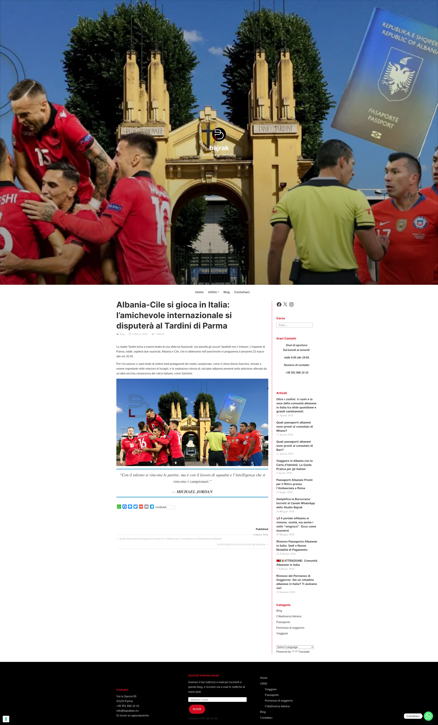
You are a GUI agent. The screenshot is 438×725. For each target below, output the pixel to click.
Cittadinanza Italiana (288, 616)
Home (199, 292)
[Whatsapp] (428, 716)
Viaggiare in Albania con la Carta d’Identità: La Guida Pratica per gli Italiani (294, 465)
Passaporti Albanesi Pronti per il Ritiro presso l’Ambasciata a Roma (294, 484)
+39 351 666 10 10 (127, 705)
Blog (226, 292)
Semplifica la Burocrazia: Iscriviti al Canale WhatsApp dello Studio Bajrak (295, 503)
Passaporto (283, 622)
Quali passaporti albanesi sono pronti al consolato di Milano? (294, 426)
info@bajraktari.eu (127, 710)
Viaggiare (282, 633)
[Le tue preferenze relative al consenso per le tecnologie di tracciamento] (6, 719)
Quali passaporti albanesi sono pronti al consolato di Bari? (294, 446)
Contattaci (242, 292)
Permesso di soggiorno (290, 627)
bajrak (219, 148)
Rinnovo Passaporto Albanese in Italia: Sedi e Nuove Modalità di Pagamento (296, 545)
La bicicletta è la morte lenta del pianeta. (241, 545)
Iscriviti (197, 709)
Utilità (212, 292)
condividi (160, 507)
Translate (304, 651)
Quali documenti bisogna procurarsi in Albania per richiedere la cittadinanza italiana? (170, 539)
